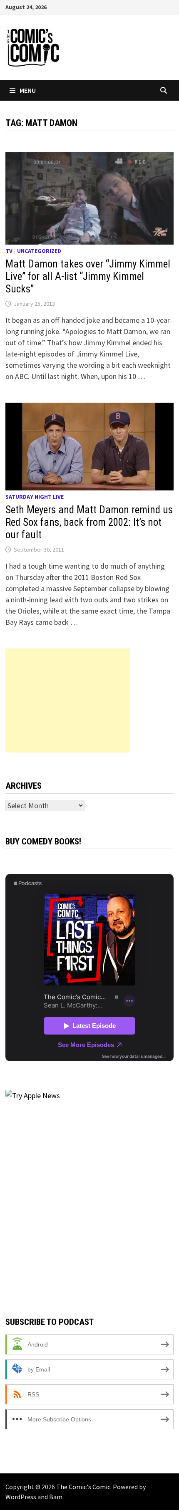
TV (8, 251)
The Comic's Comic (83, 1487)
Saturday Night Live (34, 496)
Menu (28, 90)
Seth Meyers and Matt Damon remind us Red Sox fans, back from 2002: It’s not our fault (89, 522)
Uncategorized (39, 251)
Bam (55, 1497)
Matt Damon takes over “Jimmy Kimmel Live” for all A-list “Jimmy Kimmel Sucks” (87, 276)
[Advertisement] (67, 701)
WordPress (20, 1497)
